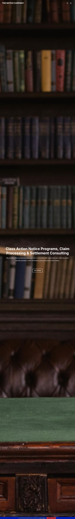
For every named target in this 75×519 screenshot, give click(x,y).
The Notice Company (13, 3)
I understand (51, 517)
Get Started (37, 270)
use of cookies (42, 517)
